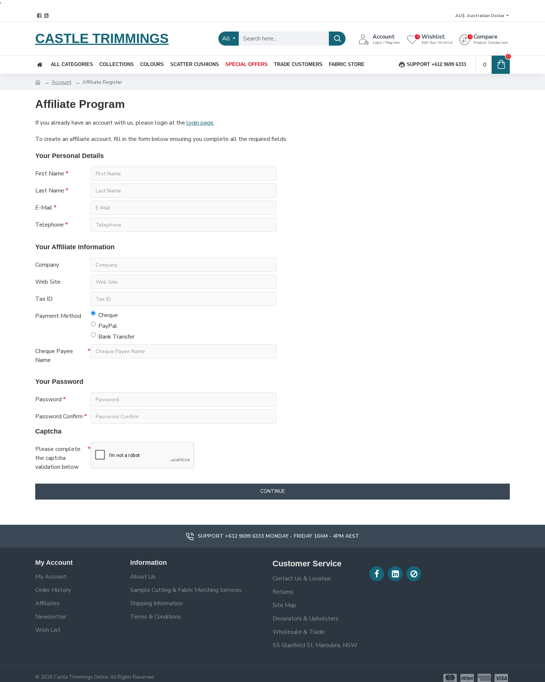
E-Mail (43, 208)
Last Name (49, 191)
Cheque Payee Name (54, 355)
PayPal (107, 326)
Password (48, 399)
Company (47, 265)
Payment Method (58, 316)
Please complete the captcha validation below (57, 458)
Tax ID (44, 299)
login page (200, 123)
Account (61, 82)
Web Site (47, 282)
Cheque (108, 315)
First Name (49, 173)
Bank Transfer (116, 337)
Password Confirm (59, 416)
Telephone (49, 225)
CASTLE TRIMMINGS (102, 38)
